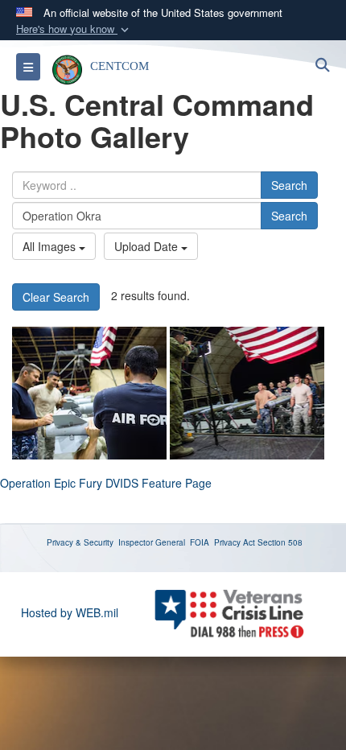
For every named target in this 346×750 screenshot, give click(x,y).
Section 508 (280, 542)
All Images (51, 246)
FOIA (199, 542)
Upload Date (147, 246)
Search (289, 185)
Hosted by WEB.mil (69, 612)
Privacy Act (234, 542)
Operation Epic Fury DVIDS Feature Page (106, 483)
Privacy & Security (80, 542)
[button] (74, 29)
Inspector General (151, 542)
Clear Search (56, 297)
